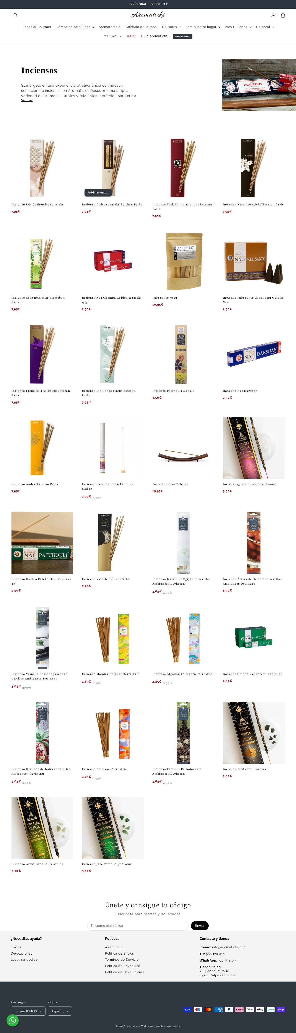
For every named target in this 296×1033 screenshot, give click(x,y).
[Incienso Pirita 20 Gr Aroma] (254, 733)
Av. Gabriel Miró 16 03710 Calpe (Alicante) (218, 971)
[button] (15, 15)
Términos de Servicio (121, 959)
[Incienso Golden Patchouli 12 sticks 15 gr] (42, 543)
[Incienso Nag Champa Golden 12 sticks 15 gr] (113, 261)
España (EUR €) (26, 1011)
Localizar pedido (24, 959)
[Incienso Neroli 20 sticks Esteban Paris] (254, 168)
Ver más (27, 100)
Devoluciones (21, 953)
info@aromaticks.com (223, 947)
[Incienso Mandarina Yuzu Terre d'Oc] (113, 638)
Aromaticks (133, 1026)
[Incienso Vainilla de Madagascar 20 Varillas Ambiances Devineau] (42, 638)
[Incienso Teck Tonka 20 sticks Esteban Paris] (183, 168)
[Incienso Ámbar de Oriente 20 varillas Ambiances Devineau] (254, 543)
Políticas (112, 939)
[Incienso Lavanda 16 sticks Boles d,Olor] (113, 448)
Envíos (16, 947)
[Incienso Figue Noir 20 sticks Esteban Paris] (42, 354)
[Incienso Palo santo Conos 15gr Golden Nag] (254, 261)
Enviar (200, 925)
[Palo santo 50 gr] (183, 261)
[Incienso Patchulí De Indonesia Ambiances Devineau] (183, 733)
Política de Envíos (119, 953)
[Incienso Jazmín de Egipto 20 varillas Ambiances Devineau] (183, 543)
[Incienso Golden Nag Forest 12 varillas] (254, 638)
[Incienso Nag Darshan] (254, 354)
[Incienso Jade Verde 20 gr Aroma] (113, 828)
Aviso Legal (114, 947)
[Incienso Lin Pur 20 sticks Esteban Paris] (113, 354)
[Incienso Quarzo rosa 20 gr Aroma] (254, 448)
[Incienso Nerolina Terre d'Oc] (113, 733)
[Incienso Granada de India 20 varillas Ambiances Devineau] (42, 733)
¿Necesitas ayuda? (26, 939)
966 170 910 (212, 954)
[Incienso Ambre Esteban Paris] (42, 448)
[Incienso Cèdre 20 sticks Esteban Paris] (113, 168)
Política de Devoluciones (125, 972)
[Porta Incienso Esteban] (183, 448)
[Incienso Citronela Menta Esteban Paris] (42, 261)
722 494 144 (218, 960)
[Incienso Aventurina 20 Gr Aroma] (42, 828)
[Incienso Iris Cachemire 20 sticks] (42, 168)
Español (57, 1011)
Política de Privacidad (122, 966)
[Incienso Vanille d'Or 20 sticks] (113, 543)
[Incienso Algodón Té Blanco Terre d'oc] (183, 638)
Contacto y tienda (214, 939)
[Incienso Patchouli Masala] (183, 354)
